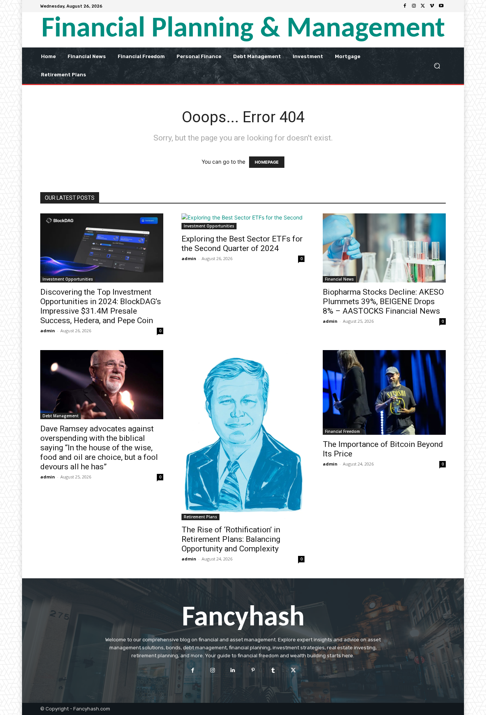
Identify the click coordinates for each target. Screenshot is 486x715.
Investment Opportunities (68, 279)
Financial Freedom (342, 431)
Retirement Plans (200, 516)
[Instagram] (413, 6)
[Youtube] (441, 6)
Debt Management (61, 415)
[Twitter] (423, 6)
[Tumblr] (273, 670)
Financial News (339, 279)
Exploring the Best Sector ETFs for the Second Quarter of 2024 (242, 243)
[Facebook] (404, 6)
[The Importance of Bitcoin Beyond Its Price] (384, 392)
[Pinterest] (253, 670)
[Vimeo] (432, 6)
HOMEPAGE (267, 162)
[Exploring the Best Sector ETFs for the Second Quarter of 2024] (243, 221)
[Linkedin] (233, 670)
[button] (437, 65)
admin (47, 330)
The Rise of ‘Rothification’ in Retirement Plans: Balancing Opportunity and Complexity (230, 539)
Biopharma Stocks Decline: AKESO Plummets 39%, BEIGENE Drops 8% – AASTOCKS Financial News (383, 301)
